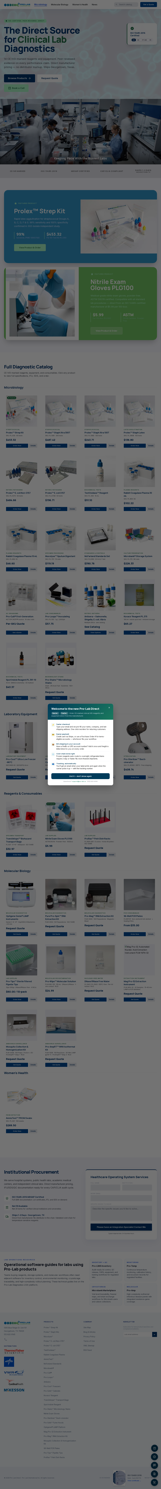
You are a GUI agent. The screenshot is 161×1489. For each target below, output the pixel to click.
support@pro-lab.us (79, 781)
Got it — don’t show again (80, 776)
